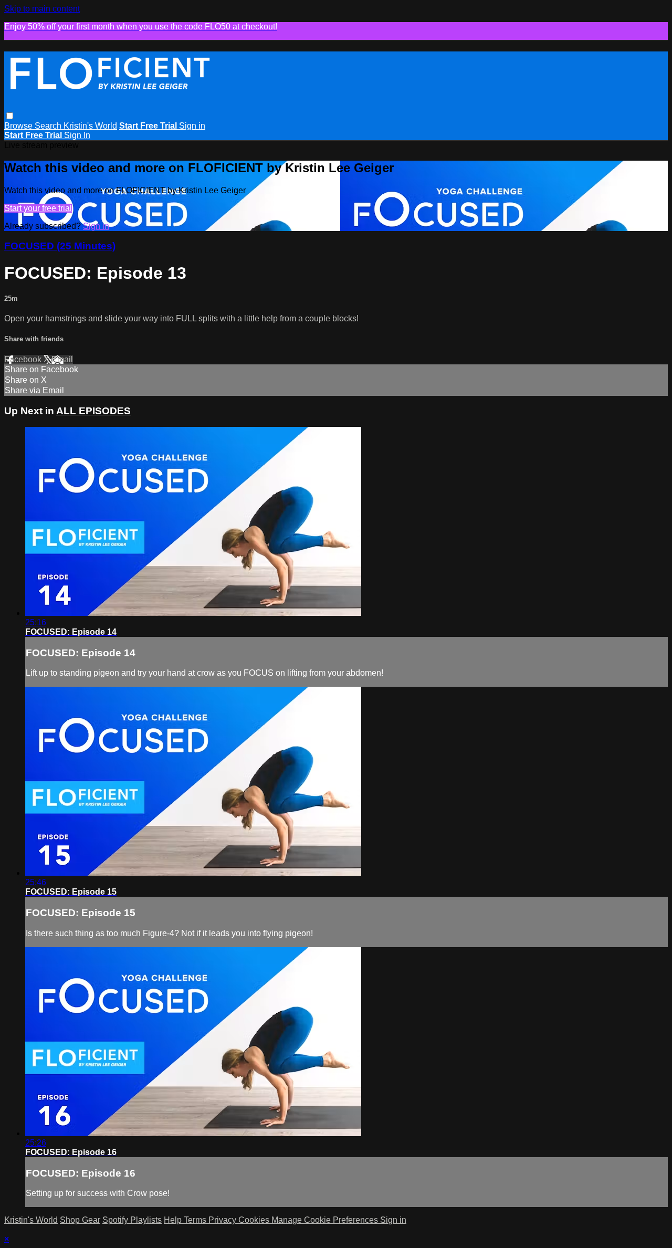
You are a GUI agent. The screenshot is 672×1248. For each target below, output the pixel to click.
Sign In (77, 135)
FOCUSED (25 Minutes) (60, 245)
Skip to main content (42, 8)
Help (174, 1219)
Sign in (192, 125)
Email (62, 359)
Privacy (223, 1219)
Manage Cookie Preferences (325, 1219)
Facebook (24, 359)
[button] (9, 115)
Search (49, 125)
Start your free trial (38, 208)
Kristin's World (90, 125)
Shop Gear (80, 1219)
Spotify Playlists (132, 1219)
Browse (19, 125)
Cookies (254, 1219)
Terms (196, 1219)
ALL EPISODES (93, 410)
